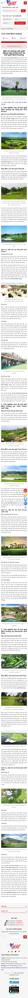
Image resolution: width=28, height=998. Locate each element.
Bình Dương (10, 28)
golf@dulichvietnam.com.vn (16, 924)
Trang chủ (3, 28)
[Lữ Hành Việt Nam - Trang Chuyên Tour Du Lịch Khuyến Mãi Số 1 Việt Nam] (10, 3)
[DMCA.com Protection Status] (14, 993)
